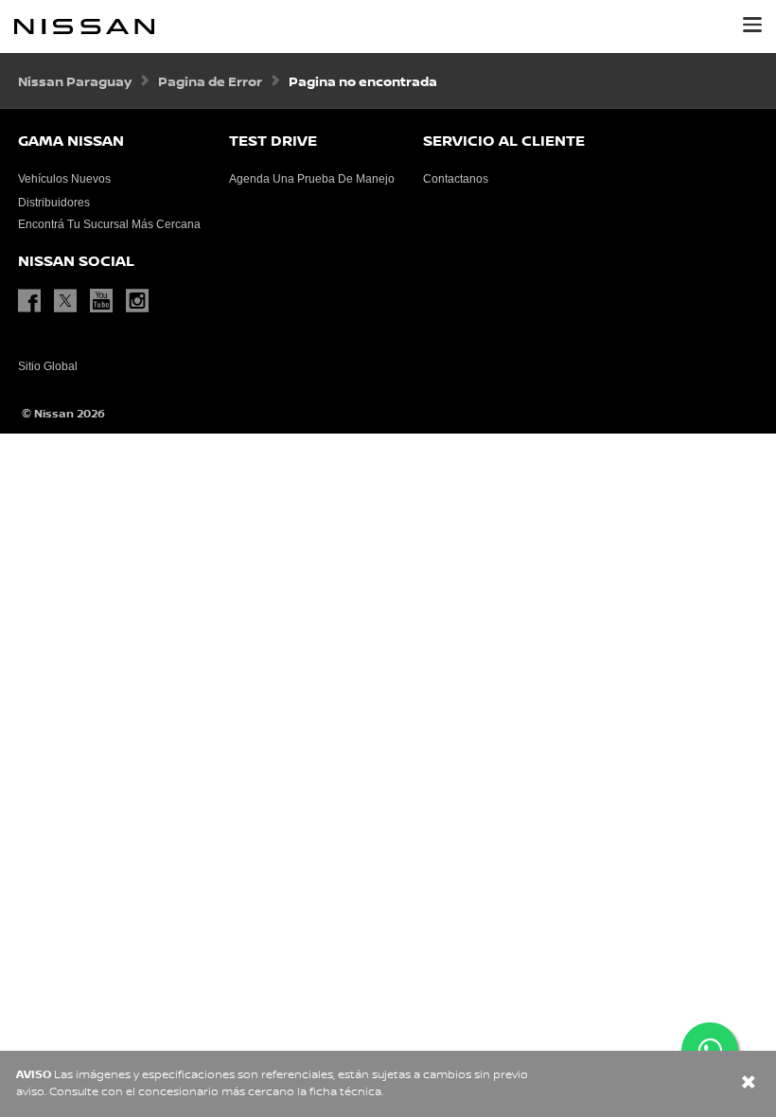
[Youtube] (106, 301)
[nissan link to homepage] (84, 26)
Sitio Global (48, 366)
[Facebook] (34, 301)
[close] (748, 1084)
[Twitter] (70, 301)
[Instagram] (142, 301)
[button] (752, 24)
